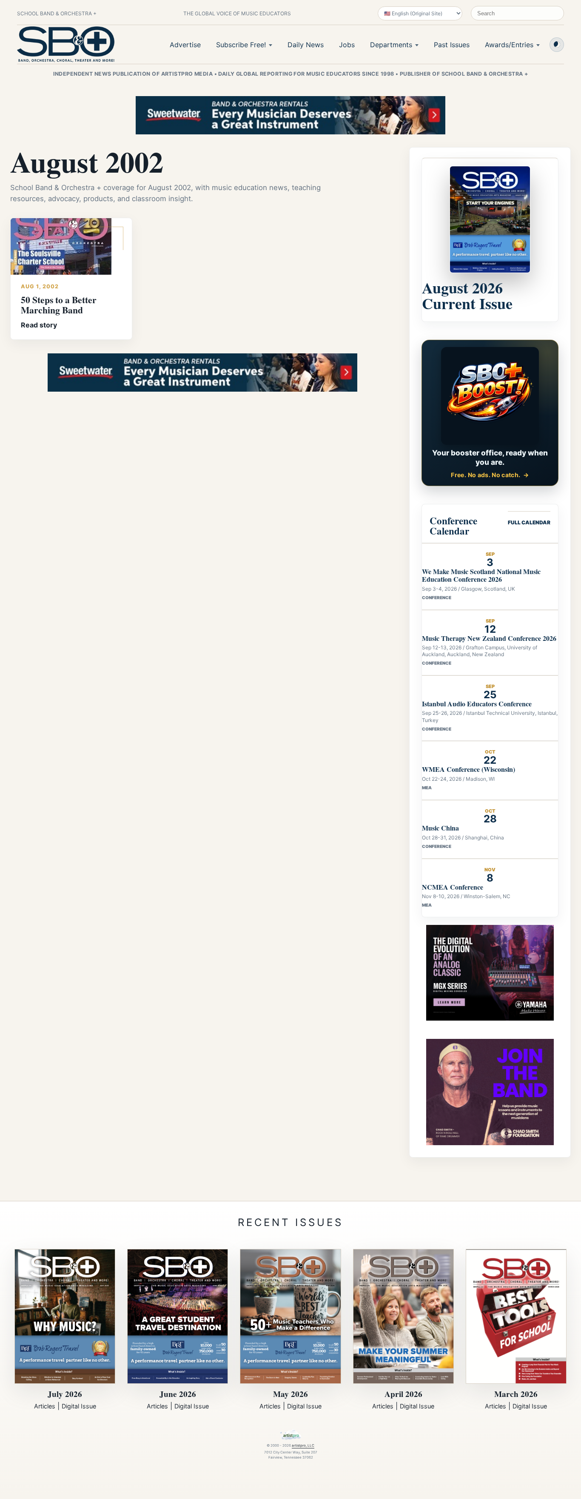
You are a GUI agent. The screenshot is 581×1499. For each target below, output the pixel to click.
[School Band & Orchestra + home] (66, 44)
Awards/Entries (509, 44)
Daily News (306, 44)
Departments (391, 44)
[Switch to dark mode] (557, 44)
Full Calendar (529, 522)
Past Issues (452, 44)
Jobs (347, 44)
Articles (44, 1406)
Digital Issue (79, 1406)
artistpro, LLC (303, 1445)
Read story (39, 325)
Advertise (185, 44)
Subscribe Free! (241, 44)
